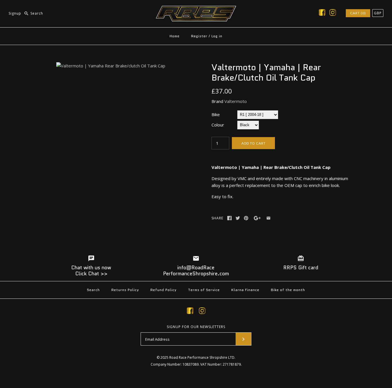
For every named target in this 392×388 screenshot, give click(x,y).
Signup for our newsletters (196, 327)
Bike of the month (288, 289)
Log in (216, 36)
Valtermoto (235, 101)
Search (93, 289)
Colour (217, 125)
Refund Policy (163, 289)
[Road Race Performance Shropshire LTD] (196, 9)
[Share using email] (268, 218)
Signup (15, 13)
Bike (215, 114)
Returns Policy (125, 289)
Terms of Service (204, 289)
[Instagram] (332, 13)
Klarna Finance (245, 289)
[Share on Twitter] (238, 218)
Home (175, 36)
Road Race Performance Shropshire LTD (201, 357)
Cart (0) (358, 13)
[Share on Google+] (257, 218)
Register (199, 36)
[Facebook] (322, 13)
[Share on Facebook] (229, 218)
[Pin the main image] (246, 218)
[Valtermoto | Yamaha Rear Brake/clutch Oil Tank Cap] (110, 66)
